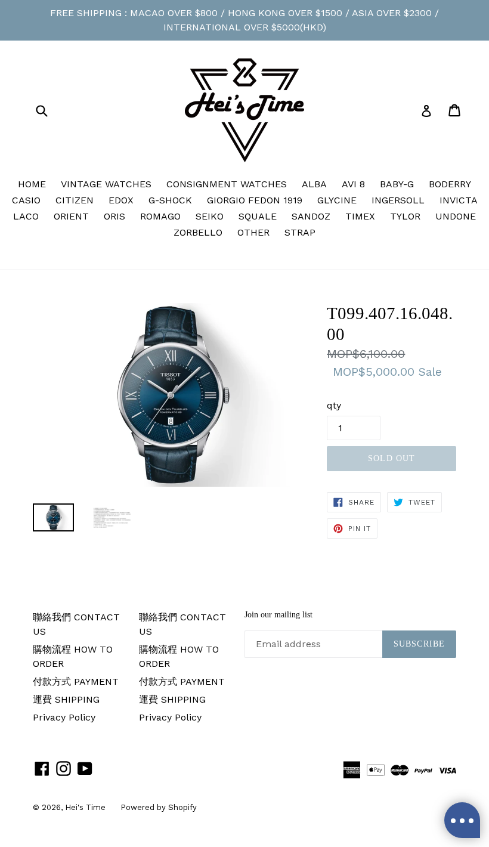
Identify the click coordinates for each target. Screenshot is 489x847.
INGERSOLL (398, 200)
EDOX (121, 200)
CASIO (26, 200)
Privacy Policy (64, 717)
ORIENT (71, 216)
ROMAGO (160, 216)
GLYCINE (337, 200)
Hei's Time (85, 807)
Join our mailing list (278, 614)
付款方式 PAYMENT (76, 681)
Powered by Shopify (158, 807)
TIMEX (360, 216)
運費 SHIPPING (66, 699)
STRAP (299, 232)
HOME (32, 184)
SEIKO (210, 216)
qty (334, 405)
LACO (26, 216)
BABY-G (397, 184)
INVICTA (459, 200)
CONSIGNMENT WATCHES (226, 184)
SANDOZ (311, 216)
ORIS (114, 216)
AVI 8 (353, 184)
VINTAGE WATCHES (106, 184)
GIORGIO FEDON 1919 (254, 200)
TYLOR (405, 216)
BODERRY (450, 184)
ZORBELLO (198, 232)
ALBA (314, 184)
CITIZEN (74, 200)
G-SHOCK (170, 200)
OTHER (253, 232)
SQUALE (258, 216)
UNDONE (455, 216)
